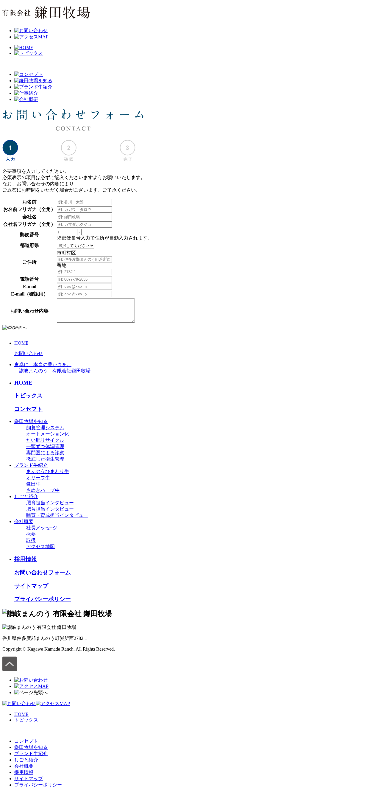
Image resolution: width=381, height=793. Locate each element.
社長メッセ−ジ (41, 527)
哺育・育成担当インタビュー (57, 515)
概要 (31, 534)
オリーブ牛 (38, 477)
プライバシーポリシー (42, 599)
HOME (21, 343)
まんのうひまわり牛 (47, 471)
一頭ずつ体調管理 (45, 446)
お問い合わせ (28, 353)
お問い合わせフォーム (42, 572)
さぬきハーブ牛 (43, 490)
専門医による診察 (45, 452)
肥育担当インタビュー (50, 502)
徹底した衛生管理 (45, 458)
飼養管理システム (45, 427)
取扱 (31, 540)
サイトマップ (31, 586)
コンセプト (28, 409)
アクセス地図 (40, 546)
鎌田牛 (33, 483)
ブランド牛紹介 (31, 465)
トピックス (28, 395)
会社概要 (23, 521)
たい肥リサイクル (45, 440)
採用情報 (25, 559)
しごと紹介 (26, 496)
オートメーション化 (47, 433)
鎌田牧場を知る (31, 421)
